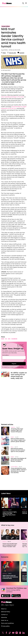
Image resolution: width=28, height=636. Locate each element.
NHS (6, 338)
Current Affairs (6, 26)
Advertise (4, 617)
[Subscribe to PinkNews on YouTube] (13, 633)
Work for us (4, 620)
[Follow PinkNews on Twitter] (3, 633)
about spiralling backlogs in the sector (12, 97)
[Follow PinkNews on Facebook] (6, 633)
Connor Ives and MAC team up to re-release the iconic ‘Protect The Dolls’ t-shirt (10, 545)
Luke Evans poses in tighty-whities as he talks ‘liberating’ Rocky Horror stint (10, 514)
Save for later (12, 52)
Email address (7, 355)
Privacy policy (5, 626)
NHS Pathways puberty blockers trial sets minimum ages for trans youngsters (18, 450)
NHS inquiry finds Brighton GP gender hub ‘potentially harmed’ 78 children (18, 460)
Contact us (4, 614)
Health (2, 338)
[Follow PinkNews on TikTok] (9, 633)
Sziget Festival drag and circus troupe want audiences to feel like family (10, 577)
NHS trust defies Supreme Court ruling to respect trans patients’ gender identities (18, 440)
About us (3, 609)
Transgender (14, 338)
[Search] (23, 3)
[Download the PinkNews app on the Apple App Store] (5, 595)
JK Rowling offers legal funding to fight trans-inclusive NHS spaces (17, 430)
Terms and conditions (7, 623)
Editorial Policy (5, 611)
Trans (9, 338)
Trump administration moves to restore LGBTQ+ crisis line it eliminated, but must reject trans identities (18, 470)
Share (4, 52)
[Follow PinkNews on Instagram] (16, 633)
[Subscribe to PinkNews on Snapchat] (20, 633)
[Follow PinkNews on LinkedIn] (23, 633)
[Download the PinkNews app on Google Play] (16, 595)
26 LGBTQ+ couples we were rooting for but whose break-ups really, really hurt (19, 375)
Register (14, 363)
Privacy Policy (20, 367)
